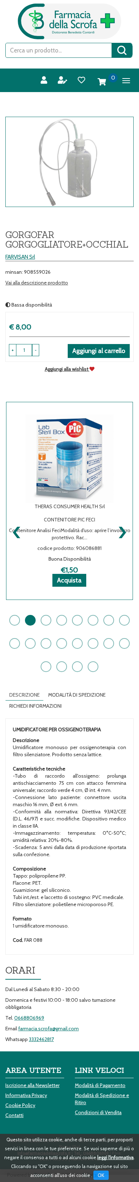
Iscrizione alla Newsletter (32, 1085)
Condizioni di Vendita (98, 1112)
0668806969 (29, 1018)
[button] (35, 350)
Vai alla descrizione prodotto (36, 282)
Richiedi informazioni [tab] (35, 706)
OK (101, 1175)
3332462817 (41, 1039)
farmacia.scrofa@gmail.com (48, 1028)
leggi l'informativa (115, 1157)
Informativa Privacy (26, 1095)
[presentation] (16, 530)
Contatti (14, 1115)
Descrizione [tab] (24, 695)
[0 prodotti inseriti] (102, 82)
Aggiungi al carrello (98, 351)
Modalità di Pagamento (100, 1085)
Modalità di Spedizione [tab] (76, 695)
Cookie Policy (20, 1105)
